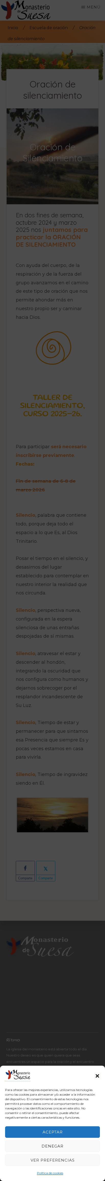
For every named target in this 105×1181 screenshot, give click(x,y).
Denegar (52, 1146)
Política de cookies (50, 1173)
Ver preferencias (53, 1160)
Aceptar (53, 1132)
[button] (97, 1075)
